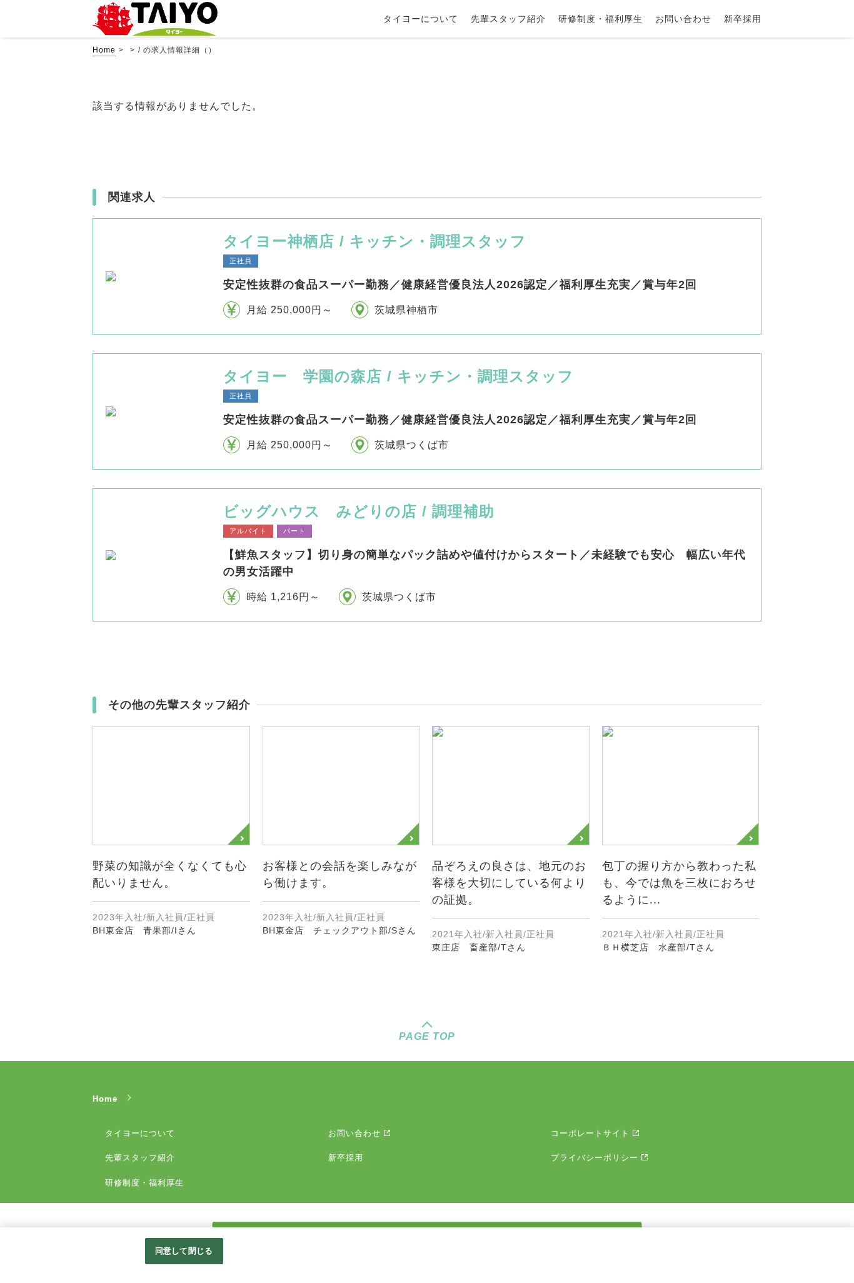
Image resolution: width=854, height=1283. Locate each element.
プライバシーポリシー (594, 1157)
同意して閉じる (184, 1250)
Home (104, 50)
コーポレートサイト (590, 1133)
